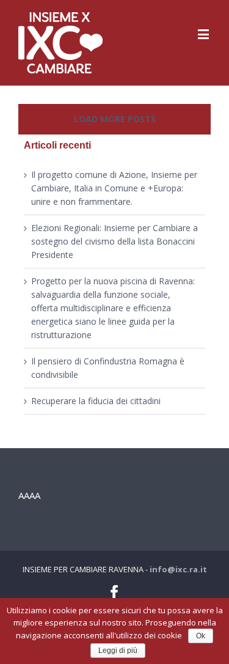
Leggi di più (117, 650)
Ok (200, 636)
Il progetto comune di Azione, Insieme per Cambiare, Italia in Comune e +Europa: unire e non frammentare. (114, 188)
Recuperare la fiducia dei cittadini (96, 401)
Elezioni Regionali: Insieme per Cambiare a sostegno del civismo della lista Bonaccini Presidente (114, 241)
